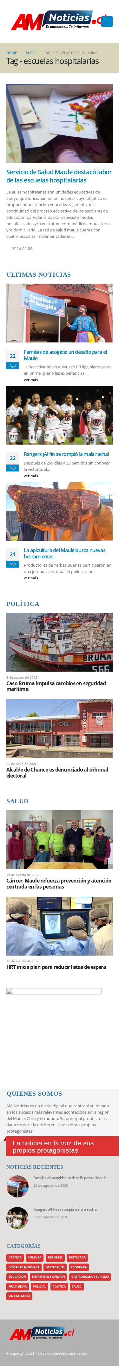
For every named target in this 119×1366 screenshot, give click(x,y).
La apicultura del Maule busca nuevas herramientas (64, 553)
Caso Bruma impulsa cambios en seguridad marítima (56, 686)
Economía (79, 1267)
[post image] (59, 123)
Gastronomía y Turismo (90, 1277)
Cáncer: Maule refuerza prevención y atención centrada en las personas (59, 883)
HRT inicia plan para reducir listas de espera (56, 966)
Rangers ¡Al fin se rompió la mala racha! (66, 454)
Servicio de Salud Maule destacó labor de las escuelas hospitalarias (59, 176)
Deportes (55, 1257)
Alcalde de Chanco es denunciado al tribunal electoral (57, 772)
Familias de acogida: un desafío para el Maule (65, 355)
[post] (59, 642)
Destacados (55, 1267)
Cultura (34, 1257)
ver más (31, 379)
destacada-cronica (24, 1267)
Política (59, 1287)
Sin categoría (19, 1296)
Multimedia (18, 1287)
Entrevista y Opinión (48, 1277)
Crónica (15, 1257)
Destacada (77, 1257)
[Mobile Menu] (107, 21)
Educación (17, 1277)
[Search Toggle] (94, 21)
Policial (39, 1287)
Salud (77, 1287)
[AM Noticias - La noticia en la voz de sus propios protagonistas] (22, 21)
